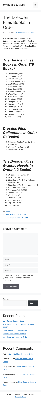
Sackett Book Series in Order (14, 334)
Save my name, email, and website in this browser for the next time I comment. (20, 277)
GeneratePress (20, 397)
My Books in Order (14, 4)
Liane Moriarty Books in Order (15, 330)
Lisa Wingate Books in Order (17, 218)
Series (8, 211)
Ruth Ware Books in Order (16, 215)
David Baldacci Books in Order (21, 354)
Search (6, 299)
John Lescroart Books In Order (15, 337)
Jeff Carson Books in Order (14, 321)
